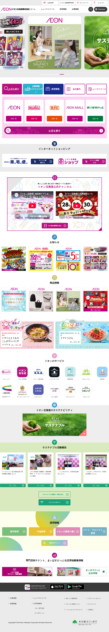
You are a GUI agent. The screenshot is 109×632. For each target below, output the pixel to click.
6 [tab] (66, 74)
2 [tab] (47, 74)
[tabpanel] (54, 42)
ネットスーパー (84, 3)
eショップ (101, 3)
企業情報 (75, 9)
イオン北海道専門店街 (67, 3)
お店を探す (50, 3)
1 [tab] (42, 74)
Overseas (101, 9)
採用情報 (63, 9)
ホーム (32, 9)
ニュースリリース (47, 9)
